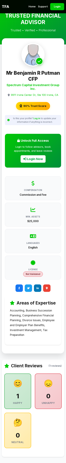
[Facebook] (19, 288)
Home (32, 6)
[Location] (46, 288)
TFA (5, 6)
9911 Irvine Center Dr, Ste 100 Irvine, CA (34, 94)
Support (43, 6)
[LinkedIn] (37, 288)
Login (57, 6)
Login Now (34, 159)
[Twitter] (28, 288)
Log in (36, 118)
